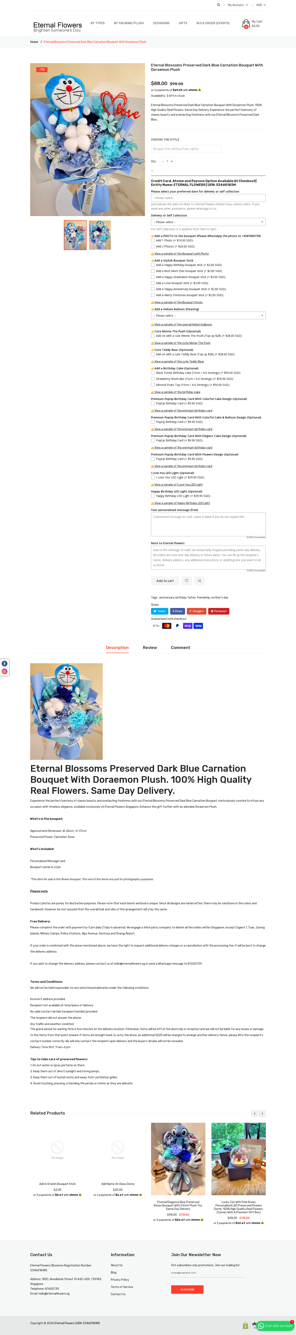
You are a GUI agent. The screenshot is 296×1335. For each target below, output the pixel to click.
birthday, (181, 597)
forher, (191, 597)
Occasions (161, 23)
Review (150, 647)
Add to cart (165, 581)
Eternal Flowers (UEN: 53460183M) (77, 1323)
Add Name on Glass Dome (118, 1184)
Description (117, 647)
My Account (236, 5)
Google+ (198, 611)
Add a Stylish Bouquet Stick (57, 1184)
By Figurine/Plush (129, 23)
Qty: (153, 161)
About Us (117, 1265)
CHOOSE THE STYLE (165, 139)
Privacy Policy (120, 1279)
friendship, (203, 597)
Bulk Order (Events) (213, 23)
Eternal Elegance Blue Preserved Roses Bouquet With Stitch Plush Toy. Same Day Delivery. (178, 1205)
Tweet (161, 611)
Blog (113, 1272)
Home (34, 42)
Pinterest (220, 611)
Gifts (183, 23)
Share (178, 611)
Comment (180, 647)
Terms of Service (122, 1287)
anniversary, (167, 597)
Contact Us (118, 1294)
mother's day (219, 597)
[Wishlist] (186, 580)
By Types (98, 23)
